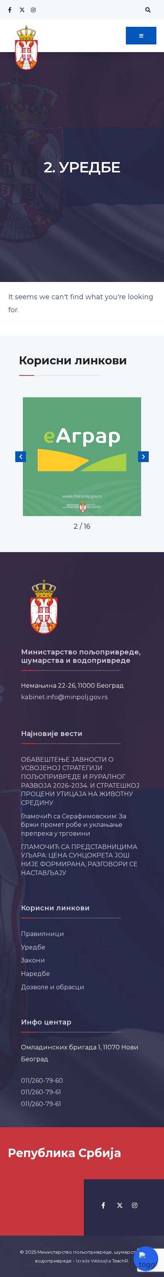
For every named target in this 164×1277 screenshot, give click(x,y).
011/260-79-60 (42, 1080)
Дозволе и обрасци (52, 987)
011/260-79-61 (41, 1092)
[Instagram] (32, 9)
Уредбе (33, 947)
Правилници (42, 934)
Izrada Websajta (93, 1261)
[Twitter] (21, 9)
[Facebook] (9, 9)
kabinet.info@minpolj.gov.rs (64, 697)
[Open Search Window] (147, 9)
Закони (33, 960)
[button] (20, 456)
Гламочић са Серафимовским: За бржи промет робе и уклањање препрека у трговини (73, 824)
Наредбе (35, 973)
